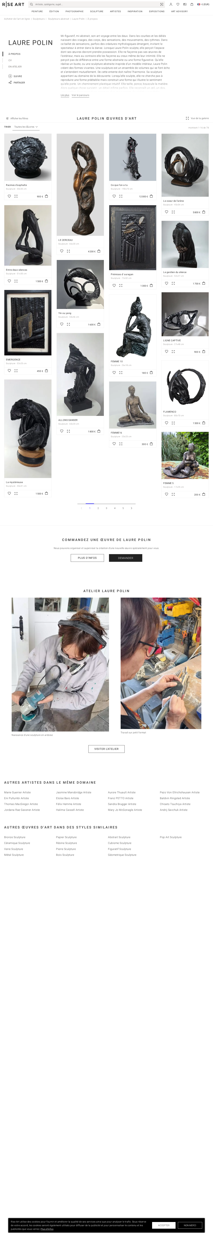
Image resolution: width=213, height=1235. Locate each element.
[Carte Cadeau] (184, 4)
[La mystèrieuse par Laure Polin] (27, 429)
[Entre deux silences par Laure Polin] (27, 235)
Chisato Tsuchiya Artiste (175, 804)
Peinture (37, 11)
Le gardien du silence (175, 272)
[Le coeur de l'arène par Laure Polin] (185, 165)
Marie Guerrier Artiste (17, 792)
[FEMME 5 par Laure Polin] (185, 455)
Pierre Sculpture (66, 849)
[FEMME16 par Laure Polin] (132, 405)
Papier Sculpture (66, 837)
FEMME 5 (168, 483)
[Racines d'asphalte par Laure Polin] (27, 157)
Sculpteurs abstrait (58, 18)
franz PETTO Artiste (120, 798)
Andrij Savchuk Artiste (173, 809)
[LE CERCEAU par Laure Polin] (80, 185)
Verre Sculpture (13, 849)
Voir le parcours (80, 95)
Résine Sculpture (66, 843)
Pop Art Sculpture (171, 837)
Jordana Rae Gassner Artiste (22, 809)
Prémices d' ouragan (122, 274)
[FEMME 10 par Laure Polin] (132, 325)
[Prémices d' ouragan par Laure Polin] (132, 237)
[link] (162, 4)
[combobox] (24, 127)
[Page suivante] (131, 508)
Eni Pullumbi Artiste (16, 798)
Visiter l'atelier (106, 748)
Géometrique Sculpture (122, 854)
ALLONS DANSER (68, 420)
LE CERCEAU (65, 240)
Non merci (190, 1225)
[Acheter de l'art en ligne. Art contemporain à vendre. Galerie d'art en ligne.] (13, 4)
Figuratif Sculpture (119, 849)
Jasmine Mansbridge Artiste (73, 792)
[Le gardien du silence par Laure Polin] (185, 244)
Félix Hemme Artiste (68, 804)
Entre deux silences (16, 269)
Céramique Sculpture (17, 843)
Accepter (164, 1225)
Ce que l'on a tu (119, 185)
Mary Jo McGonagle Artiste (125, 809)
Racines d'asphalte (16, 185)
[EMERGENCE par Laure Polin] (27, 322)
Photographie (75, 11)
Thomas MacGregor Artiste (21, 804)
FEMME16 (116, 432)
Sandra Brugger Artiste (122, 804)
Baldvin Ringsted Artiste (175, 798)
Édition (54, 11)
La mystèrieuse (14, 482)
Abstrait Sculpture (119, 837)
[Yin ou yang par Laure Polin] (80, 284)
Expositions (157, 11)
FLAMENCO (169, 411)
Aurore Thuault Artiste (121, 792)
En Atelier (15, 66)
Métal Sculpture (14, 854)
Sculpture (96, 11)
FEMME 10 (117, 361)
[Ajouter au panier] (46, 196)
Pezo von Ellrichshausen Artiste (180, 792)
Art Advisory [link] (179, 11)
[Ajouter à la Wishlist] (9, 196)
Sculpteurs (39, 18)
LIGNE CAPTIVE (172, 340)
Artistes (115, 11)
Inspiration (135, 11)
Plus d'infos (87, 557)
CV (10, 60)
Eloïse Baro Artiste (67, 798)
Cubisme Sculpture (119, 843)
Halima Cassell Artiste (70, 809)
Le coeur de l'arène (173, 201)
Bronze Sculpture (14, 837)
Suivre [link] (15, 76)
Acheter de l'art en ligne (17, 18)
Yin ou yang (64, 313)
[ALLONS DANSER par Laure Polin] (80, 374)
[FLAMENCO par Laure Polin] (185, 384)
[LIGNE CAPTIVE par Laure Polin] (185, 314)
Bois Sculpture (65, 854)
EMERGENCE (13, 359)
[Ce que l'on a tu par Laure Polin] (132, 157)
